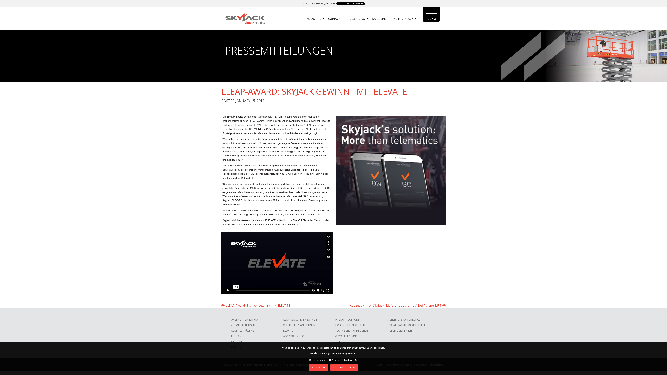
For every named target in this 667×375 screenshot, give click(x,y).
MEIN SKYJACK (403, 18)
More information (344, 367)
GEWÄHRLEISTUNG (346, 336)
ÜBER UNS (357, 18)
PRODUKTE (312, 18)
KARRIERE (379, 18)
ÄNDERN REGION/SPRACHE (350, 3)
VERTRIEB (236, 341)
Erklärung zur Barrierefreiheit (408, 325)
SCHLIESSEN (318, 367)
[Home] (245, 18)
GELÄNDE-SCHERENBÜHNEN (300, 319)
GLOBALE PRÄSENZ (242, 330)
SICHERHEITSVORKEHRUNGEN (404, 319)
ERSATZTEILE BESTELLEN (350, 325)
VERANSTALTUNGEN (243, 325)
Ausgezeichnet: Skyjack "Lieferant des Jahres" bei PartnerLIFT (396, 305)
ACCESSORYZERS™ (294, 336)
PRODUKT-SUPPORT (347, 319)
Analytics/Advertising (344, 359)
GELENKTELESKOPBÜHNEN (299, 325)
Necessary (319, 359)
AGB (337, 341)
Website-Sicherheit (399, 330)
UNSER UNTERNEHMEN (244, 319)
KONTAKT (237, 336)
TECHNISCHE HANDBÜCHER (351, 330)
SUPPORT (335, 18)
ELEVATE (288, 330)
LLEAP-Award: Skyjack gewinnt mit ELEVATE (257, 305)
